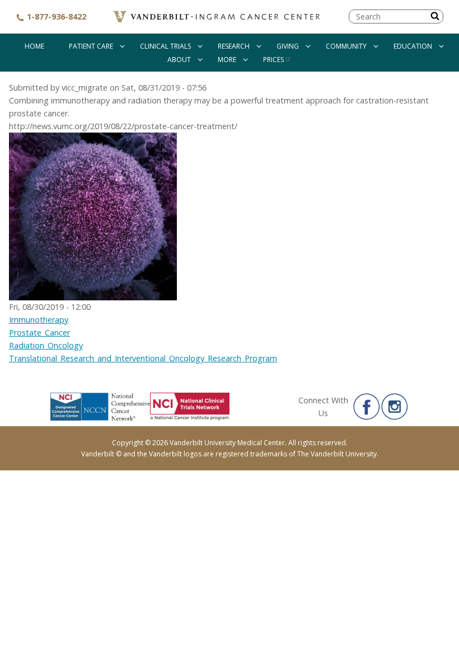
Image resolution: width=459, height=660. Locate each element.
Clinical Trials (165, 46)
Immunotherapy (38, 319)
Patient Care (91, 46)
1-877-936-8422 (55, 16)
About (179, 59)
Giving (288, 46)
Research (234, 46)
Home (34, 46)
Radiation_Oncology (46, 345)
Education (413, 46)
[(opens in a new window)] (367, 407)
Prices (273, 59)
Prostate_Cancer (39, 332)
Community (346, 46)
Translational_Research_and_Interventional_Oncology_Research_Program (143, 358)
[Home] (217, 17)
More (227, 59)
